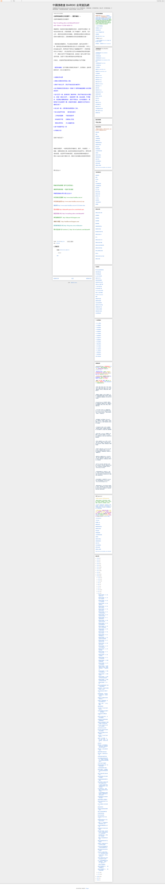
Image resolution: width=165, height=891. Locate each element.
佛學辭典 (97, 215)
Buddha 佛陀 (106, 516)
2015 (98, 565)
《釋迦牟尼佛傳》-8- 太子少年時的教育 (103, 664)
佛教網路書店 (98, 157)
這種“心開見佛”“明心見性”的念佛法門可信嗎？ (103, 858)
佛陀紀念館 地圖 (99, 242)
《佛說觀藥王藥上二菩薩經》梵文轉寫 (103, 835)
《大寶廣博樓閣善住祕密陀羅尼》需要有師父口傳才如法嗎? (103, 793)
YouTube (99, 290)
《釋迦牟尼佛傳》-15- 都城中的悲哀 (103, 644)
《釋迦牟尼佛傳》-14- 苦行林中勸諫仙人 (103, 647)
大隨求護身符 (98, 202)
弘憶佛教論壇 (98, 183)
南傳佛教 (97, 220)
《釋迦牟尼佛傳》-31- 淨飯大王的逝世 (103, 598)
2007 (98, 878)
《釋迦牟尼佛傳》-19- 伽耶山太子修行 (103, 632)
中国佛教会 (98, 67)
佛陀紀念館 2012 (99, 239)
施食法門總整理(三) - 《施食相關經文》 (103, 867)
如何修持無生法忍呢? (102, 727)
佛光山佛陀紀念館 (99, 250)
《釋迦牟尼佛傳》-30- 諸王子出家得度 (103, 601)
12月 (99, 577)
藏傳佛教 (97, 223)
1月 (99, 874)
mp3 (99, 284)
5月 (99, 589)
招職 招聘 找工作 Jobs (100, 36)
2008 (98, 876)
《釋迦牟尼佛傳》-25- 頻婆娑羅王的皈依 (103, 615)
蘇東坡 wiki (98, 195)
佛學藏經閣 (98, 148)
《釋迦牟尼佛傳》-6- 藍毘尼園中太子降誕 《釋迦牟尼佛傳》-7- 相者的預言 (103, 667)
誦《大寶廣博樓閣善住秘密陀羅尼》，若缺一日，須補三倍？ (103, 861)
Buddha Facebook (99, 294)
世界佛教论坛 (98, 104)
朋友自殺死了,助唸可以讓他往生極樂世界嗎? (103, 782)
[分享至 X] (70, 241)
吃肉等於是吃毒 (101, 815)
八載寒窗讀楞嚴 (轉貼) (102, 767)
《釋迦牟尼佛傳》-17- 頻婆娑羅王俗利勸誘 (103, 638)
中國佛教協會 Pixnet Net (100, 63)
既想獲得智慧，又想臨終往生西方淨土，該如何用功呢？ (103, 694)
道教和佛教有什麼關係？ (103, 799)
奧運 (96, 177)
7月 (99, 586)
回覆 (57, 255)
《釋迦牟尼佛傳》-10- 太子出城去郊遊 (103, 658)
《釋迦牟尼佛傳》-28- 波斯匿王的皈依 (103, 607)
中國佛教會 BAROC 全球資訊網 (71, 5)
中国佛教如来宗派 (99, 108)
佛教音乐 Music (99, 75)
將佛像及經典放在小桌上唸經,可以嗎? (103, 820)
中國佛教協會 (98, 55)
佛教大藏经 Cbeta (99, 110)
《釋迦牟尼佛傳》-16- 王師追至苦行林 (103, 641)
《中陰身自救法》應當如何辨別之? (103, 855)
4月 (99, 591)
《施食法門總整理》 (102, 864)
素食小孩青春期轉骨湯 (102, 811)
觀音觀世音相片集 (99, 231)
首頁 (72, 278)
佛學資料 (97, 132)
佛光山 (97, 253)
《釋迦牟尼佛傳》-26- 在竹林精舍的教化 (103, 612)
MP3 (98, 337)
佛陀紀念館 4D (98, 234)
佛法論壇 (97, 146)
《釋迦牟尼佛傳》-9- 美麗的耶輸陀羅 (103, 661)
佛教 (96, 134)
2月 (99, 872)
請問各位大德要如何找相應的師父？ (103, 698)
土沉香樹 (103, 507)
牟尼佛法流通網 (99, 309)
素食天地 (97, 159)
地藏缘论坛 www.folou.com (101, 71)
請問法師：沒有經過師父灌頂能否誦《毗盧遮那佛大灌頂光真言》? (103, 746)
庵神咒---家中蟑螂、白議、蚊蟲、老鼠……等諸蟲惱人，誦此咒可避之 (103, 740)
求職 (96, 38)
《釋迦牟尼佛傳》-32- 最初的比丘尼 (103, 595)
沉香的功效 (102, 504)
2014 (98, 567)
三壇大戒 (97, 520)
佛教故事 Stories (99, 77)
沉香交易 (106, 504)
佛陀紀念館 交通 (99, 212)
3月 (99, 593)
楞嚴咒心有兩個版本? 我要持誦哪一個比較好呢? (103, 723)
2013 (98, 568)
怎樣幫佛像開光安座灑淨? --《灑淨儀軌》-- (103, 711)
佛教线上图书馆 (99, 96)
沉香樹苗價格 (107, 505)
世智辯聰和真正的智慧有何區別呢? (103, 797)
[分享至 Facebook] (71, 241)
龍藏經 (97, 204)
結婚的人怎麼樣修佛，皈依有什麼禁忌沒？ (103, 701)
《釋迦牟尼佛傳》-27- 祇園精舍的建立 (103, 610)
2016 (98, 563)
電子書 (97, 179)
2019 (98, 561)
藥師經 (97, 18)
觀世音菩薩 (98, 191)
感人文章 (97, 189)
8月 (99, 584)
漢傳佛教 (97, 136)
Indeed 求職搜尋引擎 (100, 32)
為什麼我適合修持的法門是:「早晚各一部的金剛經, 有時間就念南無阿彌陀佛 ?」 (103, 760)
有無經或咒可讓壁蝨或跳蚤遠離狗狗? (103, 720)
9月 (99, 582)
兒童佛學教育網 (99, 150)
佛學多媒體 (107, 18)
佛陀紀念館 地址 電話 (100, 256)
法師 (96, 181)
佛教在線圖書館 (101, 18)
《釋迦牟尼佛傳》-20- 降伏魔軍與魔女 (103, 629)
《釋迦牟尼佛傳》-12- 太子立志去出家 (103, 652)
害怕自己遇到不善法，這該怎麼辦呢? (103, 717)
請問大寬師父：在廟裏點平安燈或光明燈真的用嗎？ (103, 770)
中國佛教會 (98, 138)
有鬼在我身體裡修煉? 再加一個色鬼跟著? (103, 686)
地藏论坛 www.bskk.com (100, 69)
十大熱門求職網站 (99, 25)
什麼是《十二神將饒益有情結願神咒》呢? (103, 823)
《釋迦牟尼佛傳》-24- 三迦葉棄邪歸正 (103, 618)
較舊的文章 (88, 278)
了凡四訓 (109, 16)
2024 (98, 560)
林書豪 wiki (98, 522)
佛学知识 (97, 98)
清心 (96, 237)
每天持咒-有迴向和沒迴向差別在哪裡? (103, 730)
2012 (98, 570)
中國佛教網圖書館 (104, 19)
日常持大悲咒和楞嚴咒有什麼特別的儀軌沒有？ (103, 847)
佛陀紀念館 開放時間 (100, 245)
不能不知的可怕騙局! (102, 763)
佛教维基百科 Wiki (99, 92)
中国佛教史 (98, 73)
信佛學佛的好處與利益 (102, 756)
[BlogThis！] (69, 241)
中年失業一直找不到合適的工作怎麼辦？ (103, 726)
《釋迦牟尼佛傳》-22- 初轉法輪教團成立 (103, 624)
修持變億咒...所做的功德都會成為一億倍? (103, 689)
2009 (98, 575)
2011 (98, 572)
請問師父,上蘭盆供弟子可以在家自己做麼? (103, 844)
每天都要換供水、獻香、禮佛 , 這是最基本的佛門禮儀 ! (103, 789)
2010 (98, 574)
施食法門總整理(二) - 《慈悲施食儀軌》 (103, 870)
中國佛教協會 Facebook (100, 57)
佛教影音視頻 (98, 144)
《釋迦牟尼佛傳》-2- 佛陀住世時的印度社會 (103, 680)
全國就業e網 (98, 30)
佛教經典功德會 (99, 311)
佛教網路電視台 (99, 142)
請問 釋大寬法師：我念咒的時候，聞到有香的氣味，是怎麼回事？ (103, 832)
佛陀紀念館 (98, 193)
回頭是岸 (99, 743)
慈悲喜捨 (58, 243)
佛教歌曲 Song (99, 79)
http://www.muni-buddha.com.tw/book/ (103, 167)
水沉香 (97, 504)
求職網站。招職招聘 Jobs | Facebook (103, 43)
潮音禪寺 (97, 515)
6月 (99, 588)
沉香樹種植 (101, 505)
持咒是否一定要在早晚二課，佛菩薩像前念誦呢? (103, 853)
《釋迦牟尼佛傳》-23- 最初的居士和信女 (103, 621)
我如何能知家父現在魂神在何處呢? (103, 777)
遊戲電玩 (97, 175)
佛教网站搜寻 (98, 94)
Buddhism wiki (98, 369)
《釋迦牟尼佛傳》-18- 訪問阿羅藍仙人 (103, 635)
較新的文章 (56, 278)
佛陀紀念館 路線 (99, 247)
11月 (99, 579)
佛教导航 (97, 87)
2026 (98, 558)
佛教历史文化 (98, 102)
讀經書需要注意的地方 (102, 751)
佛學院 (97, 152)
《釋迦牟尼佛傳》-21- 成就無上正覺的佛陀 (103, 627)
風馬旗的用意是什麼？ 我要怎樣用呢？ (103, 765)
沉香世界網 (99, 508)
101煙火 (97, 198)
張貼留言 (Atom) (74, 282)
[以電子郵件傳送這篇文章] (67, 241)
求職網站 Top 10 (99, 28)
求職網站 (97, 34)
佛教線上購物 (98, 165)
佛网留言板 (98, 112)
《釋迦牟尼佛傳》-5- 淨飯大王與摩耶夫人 (103, 672)
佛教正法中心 (98, 106)
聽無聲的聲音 (100, 806)
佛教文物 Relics (99, 81)
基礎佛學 (97, 187)
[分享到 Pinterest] (72, 241)
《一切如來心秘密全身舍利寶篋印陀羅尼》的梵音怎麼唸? (103, 786)
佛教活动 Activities (99, 83)
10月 (99, 580)
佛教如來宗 (98, 140)
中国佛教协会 (98, 65)
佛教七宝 (97, 100)
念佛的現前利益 (101, 813)
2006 (98, 879)
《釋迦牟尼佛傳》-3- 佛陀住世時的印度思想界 (103, 677)
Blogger (87, 888)
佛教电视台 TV (98, 85)
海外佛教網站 (98, 161)
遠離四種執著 (100, 706)
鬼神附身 (97, 200)
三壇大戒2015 (98, 518)
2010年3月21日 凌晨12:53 (64, 249)
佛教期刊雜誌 (98, 154)
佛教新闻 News (99, 89)
